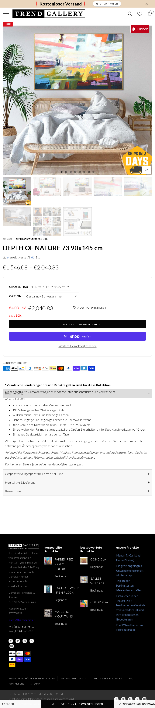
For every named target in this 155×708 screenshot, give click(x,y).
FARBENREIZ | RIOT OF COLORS (64, 564)
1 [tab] (62, 172)
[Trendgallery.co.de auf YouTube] (11, 646)
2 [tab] (66, 172)
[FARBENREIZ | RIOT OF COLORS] (48, 560)
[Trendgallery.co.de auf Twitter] (18, 641)
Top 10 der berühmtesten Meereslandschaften (129, 585)
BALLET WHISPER (97, 581)
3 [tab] (71, 172)
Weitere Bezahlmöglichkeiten (78, 346)
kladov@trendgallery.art (22, 619)
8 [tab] (93, 172)
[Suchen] (130, 13)
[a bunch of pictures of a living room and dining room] (47, 221)
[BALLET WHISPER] (84, 579)
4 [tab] (75, 172)
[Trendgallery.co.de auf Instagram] (31, 641)
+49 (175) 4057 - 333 (21, 631)
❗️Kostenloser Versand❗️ (60, 4)
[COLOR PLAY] (84, 603)
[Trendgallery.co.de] (49, 13)
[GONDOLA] (84, 560)
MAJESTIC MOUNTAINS (63, 614)
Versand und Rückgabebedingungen (32, 678)
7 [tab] (89, 172)
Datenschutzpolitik (73, 678)
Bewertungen (13, 491)
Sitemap (35, 683)
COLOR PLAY (99, 602)
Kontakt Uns (16, 683)
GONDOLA (98, 559)
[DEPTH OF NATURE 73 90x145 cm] (17, 216)
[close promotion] (146, 4)
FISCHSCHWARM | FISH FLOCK (64, 590)
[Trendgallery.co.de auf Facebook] (11, 641)
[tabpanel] (77, 100)
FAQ (131, 678)
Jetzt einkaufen (107, 4)
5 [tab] (80, 172)
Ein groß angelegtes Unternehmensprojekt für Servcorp (129, 570)
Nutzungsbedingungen (107, 678)
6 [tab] (84, 172)
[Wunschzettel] (140, 13)
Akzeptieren (137, 703)
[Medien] (146, 170)
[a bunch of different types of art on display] (77, 221)
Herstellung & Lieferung (20, 482)
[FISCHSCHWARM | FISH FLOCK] (48, 589)
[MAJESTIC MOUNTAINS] (48, 613)
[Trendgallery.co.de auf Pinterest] (24, 641)
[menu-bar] (7, 13)
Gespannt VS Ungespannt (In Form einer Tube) (34, 473)
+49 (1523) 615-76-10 (21, 626)
